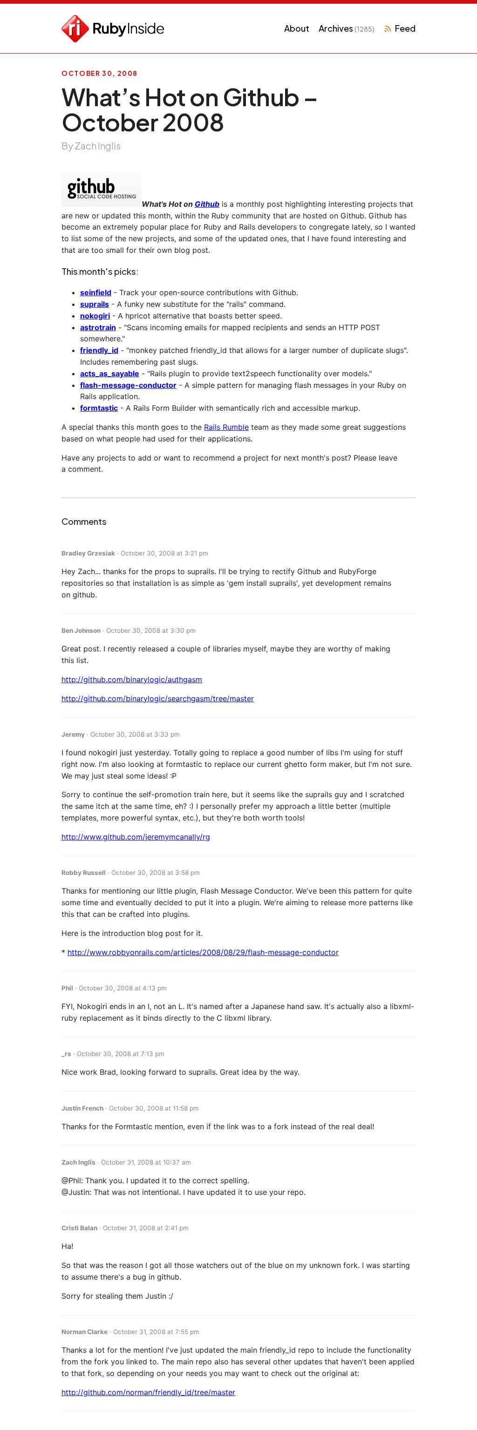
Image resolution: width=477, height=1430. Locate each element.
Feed (405, 28)
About (296, 28)
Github (207, 204)
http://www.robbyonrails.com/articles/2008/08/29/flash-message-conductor (203, 952)
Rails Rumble (226, 427)
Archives (347, 28)
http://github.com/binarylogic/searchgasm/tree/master (157, 698)
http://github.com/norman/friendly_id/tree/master (148, 1392)
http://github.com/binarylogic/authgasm (131, 679)
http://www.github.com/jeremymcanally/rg (135, 836)
